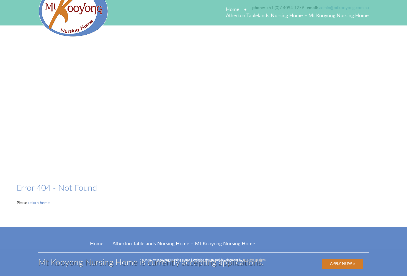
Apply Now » (342, 264)
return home (39, 203)
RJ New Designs (254, 260)
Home (232, 9)
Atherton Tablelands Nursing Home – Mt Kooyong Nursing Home (297, 15)
